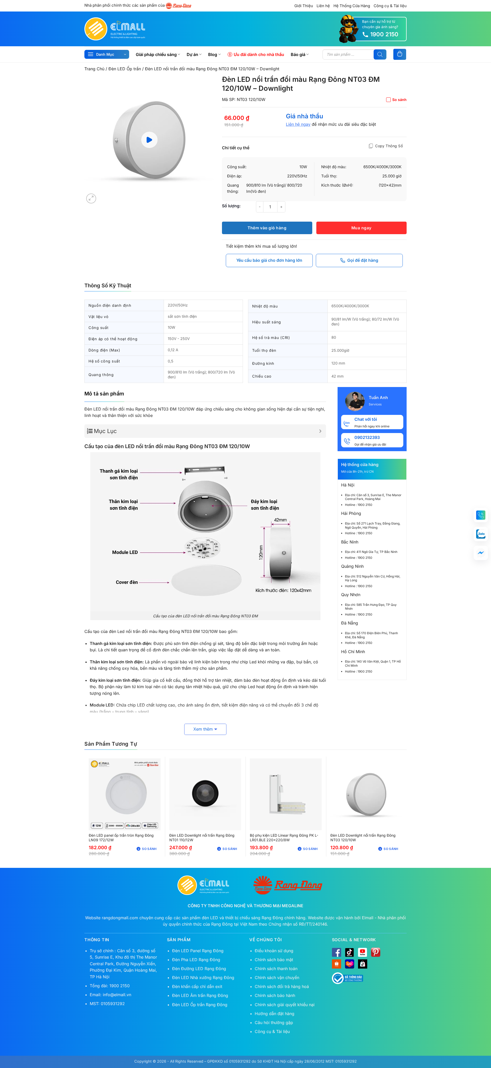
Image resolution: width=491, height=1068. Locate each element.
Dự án (192, 54)
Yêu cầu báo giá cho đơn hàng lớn (269, 260)
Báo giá (298, 54)
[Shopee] (336, 964)
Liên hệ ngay (298, 124)
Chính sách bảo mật (274, 959)
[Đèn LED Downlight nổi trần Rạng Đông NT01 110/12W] (205, 794)
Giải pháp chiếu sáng (156, 54)
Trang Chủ (94, 68)
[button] (91, 198)
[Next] (205, 140)
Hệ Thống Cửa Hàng (351, 5)
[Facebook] (336, 952)
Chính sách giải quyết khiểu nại (285, 1004)
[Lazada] (349, 964)
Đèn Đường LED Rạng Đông (199, 968)
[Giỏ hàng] (399, 54)
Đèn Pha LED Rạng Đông (196, 959)
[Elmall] (114, 28)
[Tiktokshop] (362, 964)
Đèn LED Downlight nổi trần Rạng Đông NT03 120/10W (363, 837)
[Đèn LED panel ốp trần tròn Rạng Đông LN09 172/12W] (125, 794)
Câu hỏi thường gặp (274, 1022)
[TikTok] (349, 952)
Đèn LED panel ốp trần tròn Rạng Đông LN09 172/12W (121, 837)
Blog (212, 54)
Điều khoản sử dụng (274, 950)
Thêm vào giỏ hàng (267, 227)
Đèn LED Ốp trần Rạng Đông (199, 1004)
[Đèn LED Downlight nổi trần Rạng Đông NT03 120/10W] (366, 794)
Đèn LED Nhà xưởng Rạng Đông (203, 977)
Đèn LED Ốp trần (124, 68)
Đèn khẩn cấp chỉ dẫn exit (197, 986)
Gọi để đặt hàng (362, 260)
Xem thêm (203, 729)
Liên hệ (323, 5)
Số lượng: (231, 205)
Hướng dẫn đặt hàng (274, 1013)
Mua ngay (361, 227)
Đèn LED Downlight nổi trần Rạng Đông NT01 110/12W (202, 837)
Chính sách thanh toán (276, 968)
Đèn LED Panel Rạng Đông (198, 950)
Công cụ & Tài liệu (390, 5)
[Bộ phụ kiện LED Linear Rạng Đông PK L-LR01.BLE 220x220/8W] (286, 794)
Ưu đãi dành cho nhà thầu (259, 54)
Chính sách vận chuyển (277, 977)
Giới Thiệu (303, 5)
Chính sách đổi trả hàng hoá (282, 986)
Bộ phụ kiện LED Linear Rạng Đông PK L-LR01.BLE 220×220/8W (284, 837)
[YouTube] (362, 952)
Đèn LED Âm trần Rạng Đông (200, 995)
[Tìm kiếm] (380, 54)
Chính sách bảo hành (275, 995)
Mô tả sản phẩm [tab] (104, 394)
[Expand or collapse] (320, 431)
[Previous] (93, 140)
